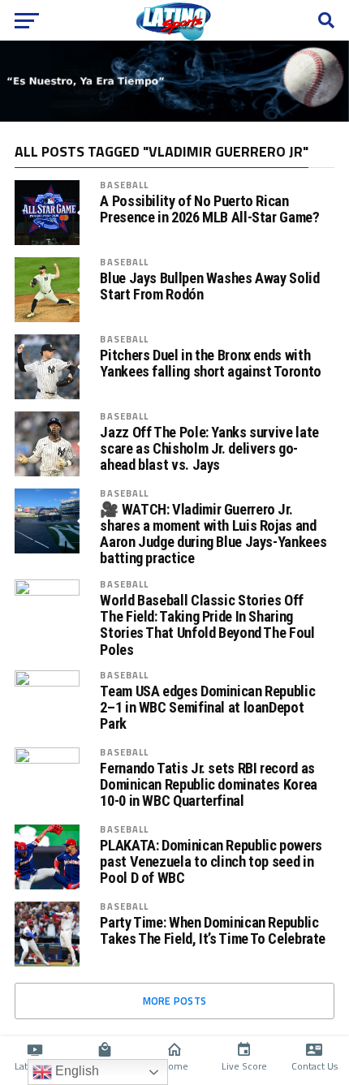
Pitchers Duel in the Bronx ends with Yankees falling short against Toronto (210, 363)
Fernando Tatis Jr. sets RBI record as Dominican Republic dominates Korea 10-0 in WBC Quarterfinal (208, 784)
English (75, 1071)
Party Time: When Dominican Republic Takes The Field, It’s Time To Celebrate (212, 931)
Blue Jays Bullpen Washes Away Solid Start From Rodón (209, 286)
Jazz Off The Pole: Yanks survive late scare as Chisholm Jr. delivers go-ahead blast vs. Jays (209, 448)
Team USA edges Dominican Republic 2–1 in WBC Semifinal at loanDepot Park (207, 707)
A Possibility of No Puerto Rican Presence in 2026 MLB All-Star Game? (209, 209)
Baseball (124, 185)
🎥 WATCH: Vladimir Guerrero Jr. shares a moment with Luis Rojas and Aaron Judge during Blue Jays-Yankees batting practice (213, 534)
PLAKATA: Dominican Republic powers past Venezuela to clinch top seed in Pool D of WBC (211, 861)
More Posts (175, 1000)
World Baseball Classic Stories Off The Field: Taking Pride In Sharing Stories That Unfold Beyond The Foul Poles (207, 625)
